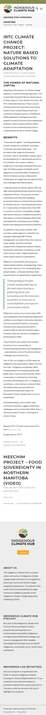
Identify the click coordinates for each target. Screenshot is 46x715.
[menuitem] (35, 9)
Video (16, 491)
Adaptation (8, 73)
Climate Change (28, 73)
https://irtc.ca (14, 429)
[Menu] (41, 9)
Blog (17, 73)
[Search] (35, 9)
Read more (8, 497)
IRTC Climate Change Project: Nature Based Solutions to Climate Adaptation (20, 52)
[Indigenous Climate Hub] (19, 9)
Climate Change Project (14, 76)
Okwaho (7, 688)
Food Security (10, 488)
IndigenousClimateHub (14, 445)
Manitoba (31, 76)
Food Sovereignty (26, 488)
